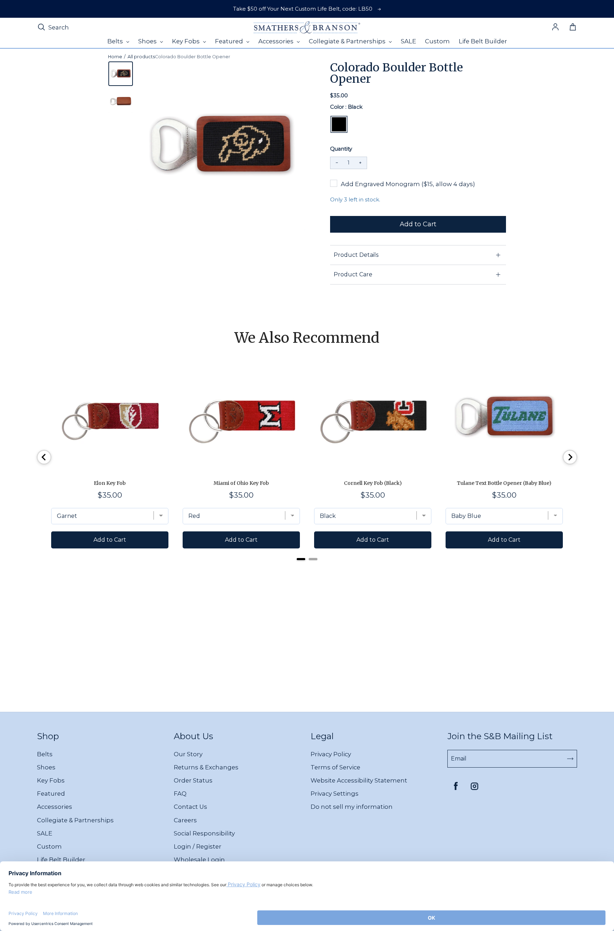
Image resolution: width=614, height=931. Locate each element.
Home (115, 56)
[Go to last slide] (44, 457)
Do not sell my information (352, 806)
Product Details (356, 254)
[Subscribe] (570, 759)
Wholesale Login (199, 859)
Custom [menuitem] (437, 41)
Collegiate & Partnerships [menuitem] (348, 41)
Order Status (193, 780)
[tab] (301, 559)
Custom (49, 846)
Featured (51, 793)
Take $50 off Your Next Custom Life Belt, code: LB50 (302, 9)
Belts (45, 754)
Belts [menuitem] (115, 41)
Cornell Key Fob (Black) (373, 483)
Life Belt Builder (61, 859)
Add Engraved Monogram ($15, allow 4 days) (408, 184)
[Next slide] (570, 457)
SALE (44, 833)
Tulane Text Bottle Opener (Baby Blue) (504, 483)
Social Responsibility (204, 833)
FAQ (180, 793)
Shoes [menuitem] (148, 41)
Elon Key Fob (110, 483)
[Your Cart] (573, 27)
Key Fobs (51, 780)
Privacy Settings (335, 793)
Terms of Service (335, 767)
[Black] (339, 124)
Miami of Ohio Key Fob (241, 483)
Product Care (353, 274)
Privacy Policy (331, 754)
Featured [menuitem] (229, 41)
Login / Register (197, 846)
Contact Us (190, 806)
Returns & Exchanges (206, 767)
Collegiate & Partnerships (75, 820)
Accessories (54, 806)
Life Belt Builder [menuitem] (483, 41)
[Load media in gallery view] (121, 74)
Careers (185, 820)
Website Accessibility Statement (359, 780)
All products (141, 56)
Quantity (341, 149)
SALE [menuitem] (408, 41)
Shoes (46, 767)
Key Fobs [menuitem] (186, 41)
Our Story (188, 754)
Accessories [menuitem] (276, 41)
